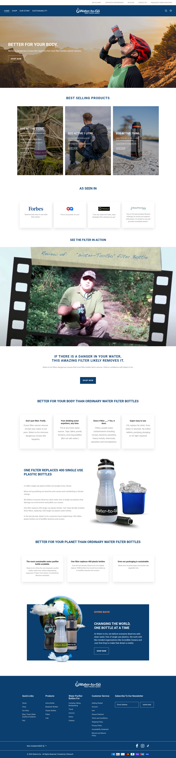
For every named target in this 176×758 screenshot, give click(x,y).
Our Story (25, 11)
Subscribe (147, 705)
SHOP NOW (16, 59)
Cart (93, 711)
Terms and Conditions (100, 718)
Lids (46, 718)
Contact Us (142, 2)
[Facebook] (137, 745)
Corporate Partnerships (114, 2)
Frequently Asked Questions (161, 2)
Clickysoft (69, 754)
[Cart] (170, 10)
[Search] (166, 10)
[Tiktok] (148, 745)
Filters (47, 714)
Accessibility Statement (100, 729)
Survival (71, 713)
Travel (71, 709)
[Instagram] (142, 745)
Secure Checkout (98, 714)
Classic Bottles (50, 711)
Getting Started (97, 703)
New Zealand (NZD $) (35, 746)
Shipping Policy (97, 722)
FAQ (23, 721)
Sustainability (39, 11)
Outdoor (71, 721)
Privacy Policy (97, 726)
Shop (14, 11)
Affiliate (131, 2)
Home (6, 11)
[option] (88, 52)
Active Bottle (49, 703)
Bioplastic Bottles (51, 707)
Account (95, 707)
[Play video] (88, 296)
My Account (96, 2)
